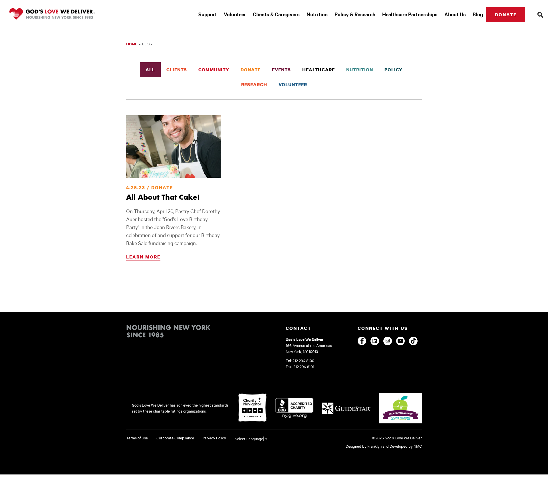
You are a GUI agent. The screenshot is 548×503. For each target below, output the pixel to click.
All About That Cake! (163, 197)
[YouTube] (400, 341)
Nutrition (317, 14)
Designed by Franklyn (364, 446)
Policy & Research (355, 14)
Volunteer (235, 14)
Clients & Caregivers (276, 14)
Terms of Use (137, 438)
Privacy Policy (214, 438)
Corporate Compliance (175, 438)
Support (207, 14)
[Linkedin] (374, 341)
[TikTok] (413, 341)
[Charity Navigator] (252, 408)
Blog (478, 14)
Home (131, 44)
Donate (506, 14)
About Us (455, 14)
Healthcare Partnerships (410, 14)
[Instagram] (387, 341)
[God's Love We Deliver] (52, 14)
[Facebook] (362, 341)
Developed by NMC (406, 446)
